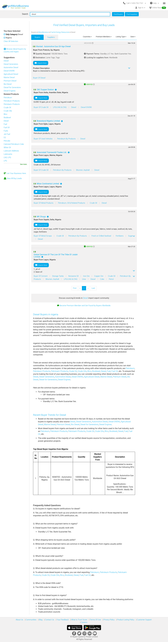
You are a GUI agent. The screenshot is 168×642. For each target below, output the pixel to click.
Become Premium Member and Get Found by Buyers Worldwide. (85, 305)
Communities (30, 620)
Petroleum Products (12, 101)
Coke (102, 279)
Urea (84, 279)
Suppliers (51, 37)
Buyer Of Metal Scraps (43, 236)
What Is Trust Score (79, 620)
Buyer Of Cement (41, 276)
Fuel (5, 124)
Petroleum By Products (66, 139)
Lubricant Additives (11, 151)
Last (93, 288)
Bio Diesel (8, 84)
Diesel (6, 61)
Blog (40, 620)
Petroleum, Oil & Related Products (72, 203)
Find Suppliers (131, 14)
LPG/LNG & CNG (60, 107)
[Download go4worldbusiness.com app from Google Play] (92, 627)
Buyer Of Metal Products (44, 203)
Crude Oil (7, 107)
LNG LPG (7, 157)
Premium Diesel (10, 81)
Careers (83, 622)
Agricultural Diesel (11, 74)
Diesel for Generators (12, 87)
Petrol (111, 279)
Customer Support (144, 620)
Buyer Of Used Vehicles (43, 139)
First (74, 288)
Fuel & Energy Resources (60, 32)
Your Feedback (62, 620)
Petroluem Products (12, 104)
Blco (5, 114)
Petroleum (8, 97)
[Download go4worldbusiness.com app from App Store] (74, 627)
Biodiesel (7, 117)
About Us (19, 620)
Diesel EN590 (9, 71)
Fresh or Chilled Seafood (102, 236)
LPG (5, 161)
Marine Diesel (9, 77)
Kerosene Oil (73, 276)
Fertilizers (120, 236)
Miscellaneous (43, 32)
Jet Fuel (7, 134)
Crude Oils (8, 111)
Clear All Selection (11, 41)
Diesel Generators (11, 64)
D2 (5, 137)
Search (25, 14)
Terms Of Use (95, 620)
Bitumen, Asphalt (83, 170)
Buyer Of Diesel (39, 78)
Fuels (6, 131)
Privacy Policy (109, 620)
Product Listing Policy (125, 620)
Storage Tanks (58, 276)
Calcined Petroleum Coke (14, 144)
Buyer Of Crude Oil (41, 107)
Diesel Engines (9, 91)
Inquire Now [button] (42, 63)
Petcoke (7, 141)
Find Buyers (118, 14)
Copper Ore (99, 276)
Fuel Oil (6, 127)
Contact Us (49, 620)
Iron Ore (86, 276)
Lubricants (8, 154)
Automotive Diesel (11, 67)
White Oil (7, 147)
